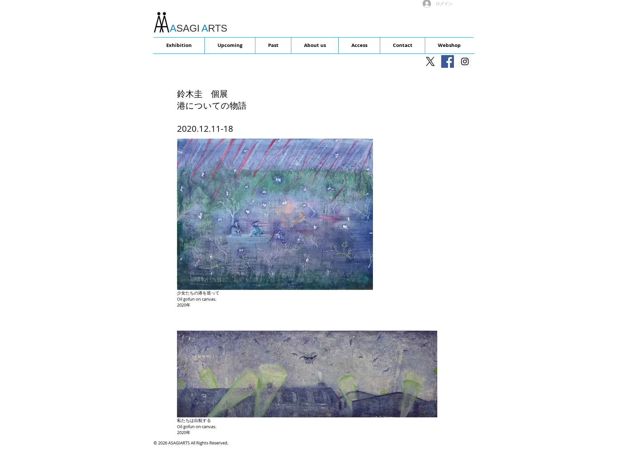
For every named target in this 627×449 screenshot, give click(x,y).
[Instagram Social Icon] (464, 61)
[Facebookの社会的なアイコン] (447, 61)
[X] (430, 61)
